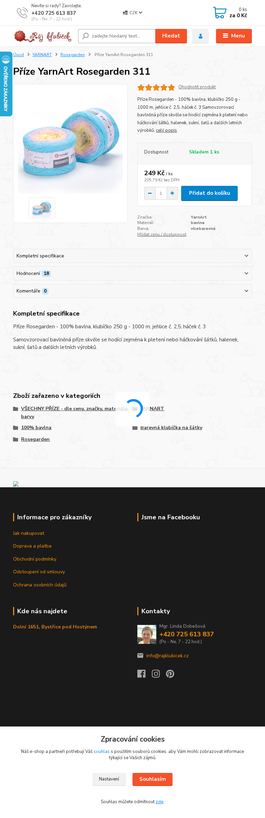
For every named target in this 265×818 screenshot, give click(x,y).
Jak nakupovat (28, 533)
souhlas (102, 751)
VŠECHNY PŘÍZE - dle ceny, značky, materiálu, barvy (75, 412)
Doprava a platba (32, 546)
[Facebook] (144, 675)
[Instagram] (159, 675)
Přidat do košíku (209, 193)
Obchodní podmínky (34, 559)
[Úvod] (43, 36)
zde (159, 802)
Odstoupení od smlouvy (39, 572)
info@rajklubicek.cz (167, 655)
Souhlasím (152, 779)
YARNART (42, 54)
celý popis (166, 130)
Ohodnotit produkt (197, 87)
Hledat (171, 35)
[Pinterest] (170, 675)
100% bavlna (36, 427)
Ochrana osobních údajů (40, 585)
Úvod (18, 54)
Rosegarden (72, 54)
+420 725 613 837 (53, 13)
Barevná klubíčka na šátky (171, 427)
